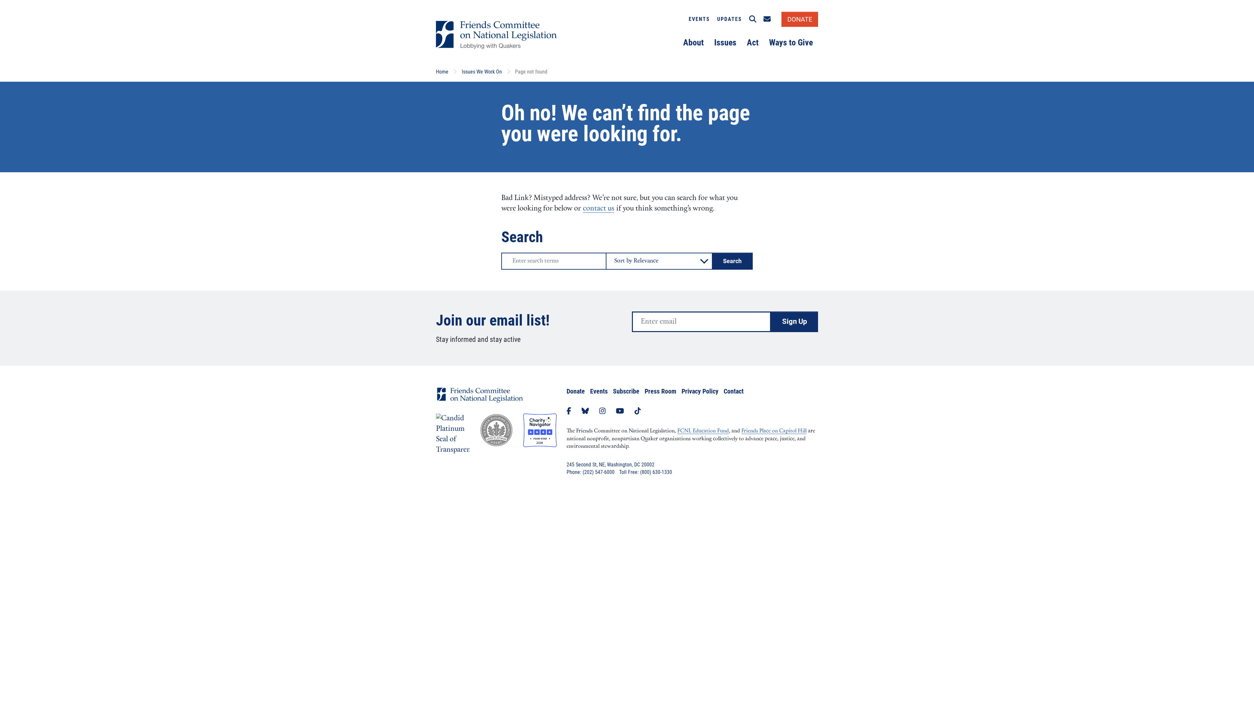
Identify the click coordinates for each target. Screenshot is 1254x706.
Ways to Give (791, 42)
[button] (753, 19)
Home (442, 72)
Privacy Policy (700, 391)
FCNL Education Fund (703, 431)
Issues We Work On (482, 72)
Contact (734, 391)
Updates (729, 19)
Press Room (660, 391)
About (693, 42)
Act (753, 42)
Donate (576, 391)
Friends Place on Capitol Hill (774, 431)
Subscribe (626, 391)
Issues (725, 42)
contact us (598, 208)
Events (699, 19)
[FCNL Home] (480, 400)
